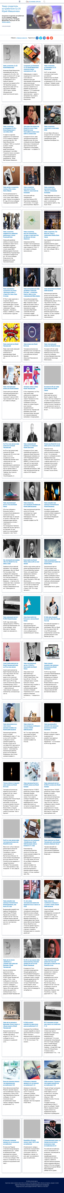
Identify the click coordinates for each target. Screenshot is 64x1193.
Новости (17, 1184)
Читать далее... (6, 22)
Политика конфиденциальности (34, 1184)
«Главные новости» (21, 38)
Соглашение (46, 1184)
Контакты (22, 1184)
